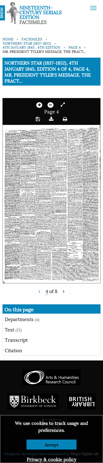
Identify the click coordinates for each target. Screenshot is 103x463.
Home (8, 38)
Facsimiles (32, 38)
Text (13, 329)
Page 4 (74, 47)
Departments (22, 319)
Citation (13, 350)
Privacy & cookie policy (51, 459)
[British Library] (82, 400)
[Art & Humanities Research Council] (51, 376)
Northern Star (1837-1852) (26, 43)
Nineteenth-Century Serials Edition (41, 11)
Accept (51, 444)
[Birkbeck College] (33, 400)
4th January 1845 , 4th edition (31, 47)
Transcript (16, 339)
